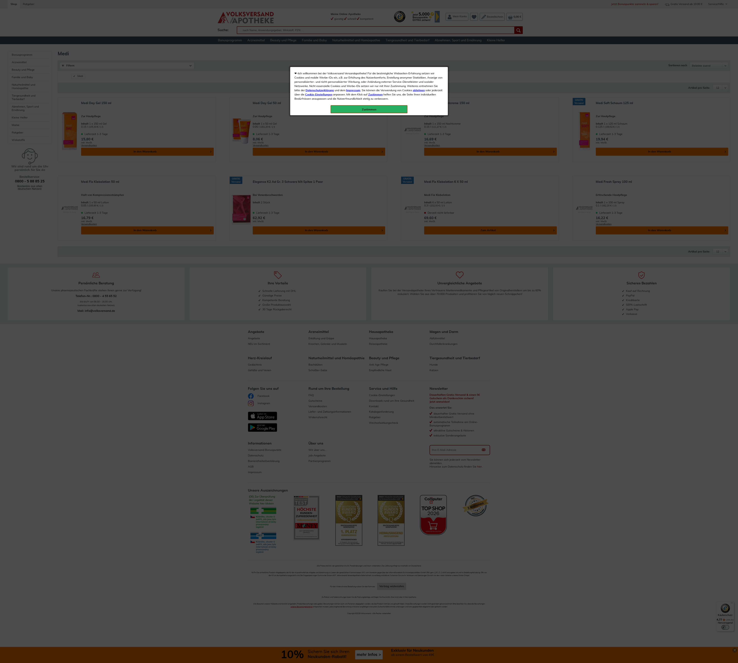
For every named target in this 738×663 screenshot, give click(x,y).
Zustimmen (375, 94)
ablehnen (419, 90)
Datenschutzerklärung (320, 90)
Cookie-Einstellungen (318, 94)
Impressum (353, 90)
